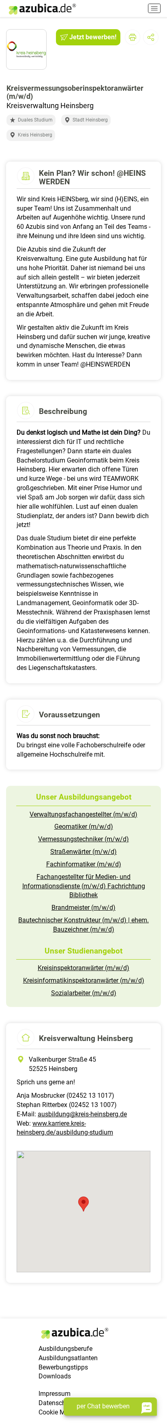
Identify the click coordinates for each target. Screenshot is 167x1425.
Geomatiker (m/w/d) (83, 826)
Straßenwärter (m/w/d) (83, 851)
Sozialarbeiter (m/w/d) (83, 993)
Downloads (55, 1376)
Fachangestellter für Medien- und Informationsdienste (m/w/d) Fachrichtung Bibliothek (83, 886)
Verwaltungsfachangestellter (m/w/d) (83, 814)
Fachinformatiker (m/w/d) (83, 864)
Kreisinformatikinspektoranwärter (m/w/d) (83, 980)
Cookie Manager (62, 1412)
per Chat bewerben (103, 1406)
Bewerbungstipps (63, 1367)
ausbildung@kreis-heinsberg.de (82, 1114)
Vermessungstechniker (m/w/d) (83, 839)
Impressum (55, 1393)
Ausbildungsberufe (65, 1348)
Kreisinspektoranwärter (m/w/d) (83, 968)
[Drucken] (132, 37)
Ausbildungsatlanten (68, 1358)
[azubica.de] (41, 9)
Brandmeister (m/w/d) (83, 907)
